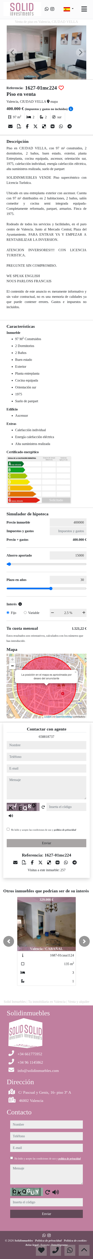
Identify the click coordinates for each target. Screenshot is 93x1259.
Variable (33, 613)
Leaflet (47, 716)
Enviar (46, 843)
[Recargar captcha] (43, 807)
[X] (36, 126)
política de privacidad (65, 829)
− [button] (12, 666)
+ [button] (12, 659)
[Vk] (53, 126)
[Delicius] (44, 126)
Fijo (13, 613)
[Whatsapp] (47, 9)
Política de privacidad (48, 1240)
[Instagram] (52, 9)
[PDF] (19, 126)
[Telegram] (69, 126)
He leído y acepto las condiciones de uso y (43, 829)
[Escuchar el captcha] (10, 815)
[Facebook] (28, 126)
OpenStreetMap (64, 716)
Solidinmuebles (24, 1240)
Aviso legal (32, 1244)
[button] (8, 941)
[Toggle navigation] (84, 9)
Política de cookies (75, 1240)
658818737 (46, 736)
